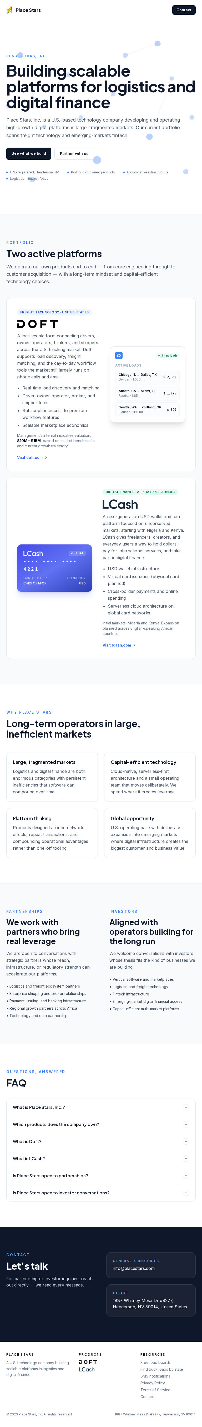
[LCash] (86, 1369)
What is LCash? (29, 1158)
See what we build (29, 153)
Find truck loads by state (161, 1369)
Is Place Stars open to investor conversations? (61, 1192)
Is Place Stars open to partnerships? (50, 1175)
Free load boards (155, 1362)
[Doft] (88, 1362)
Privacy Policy (152, 1383)
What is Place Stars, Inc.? (39, 1107)
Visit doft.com (30, 457)
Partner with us (74, 153)
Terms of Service (155, 1390)
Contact (183, 10)
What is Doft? (27, 1141)
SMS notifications (155, 1376)
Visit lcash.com (117, 645)
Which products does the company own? (56, 1124)
